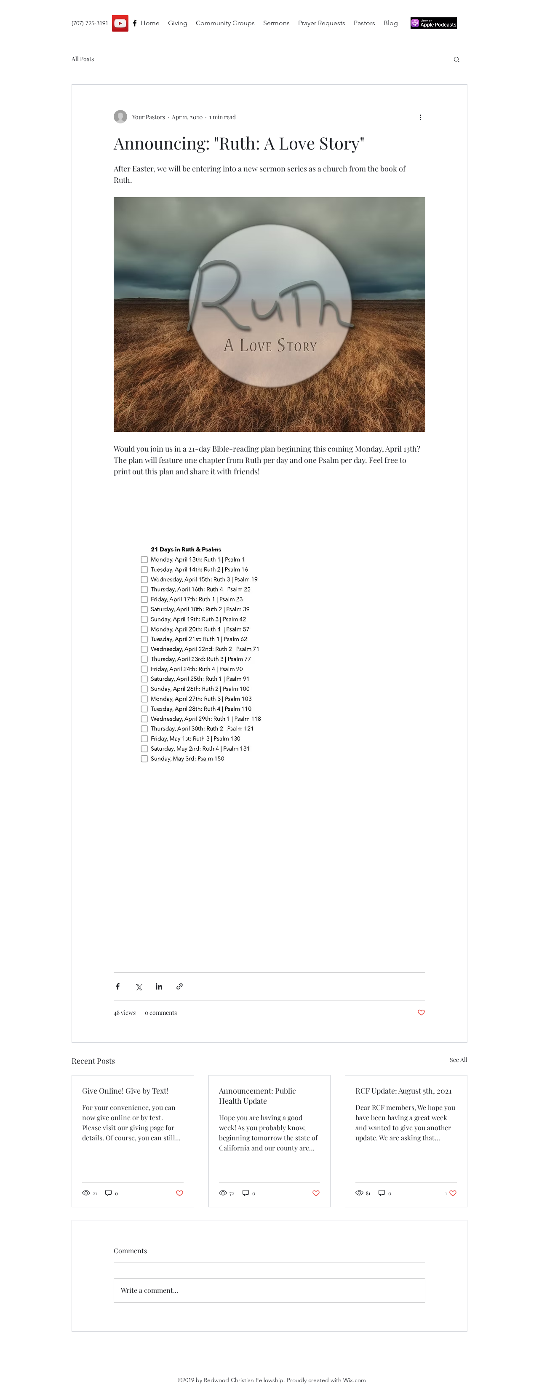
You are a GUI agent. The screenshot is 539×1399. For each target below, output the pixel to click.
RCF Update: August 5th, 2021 (403, 1091)
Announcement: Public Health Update (257, 1096)
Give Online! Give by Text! (125, 1091)
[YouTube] (120, 23)
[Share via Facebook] (118, 986)
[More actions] (420, 117)
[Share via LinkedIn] (159, 986)
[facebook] (135, 23)
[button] (457, 59)
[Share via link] (180, 986)
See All (458, 1060)
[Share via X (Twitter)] (138, 986)
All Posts (83, 59)
